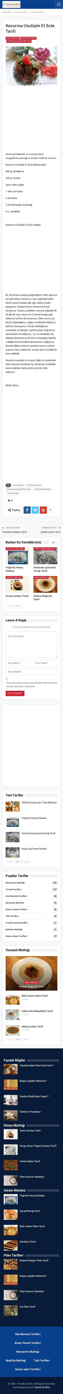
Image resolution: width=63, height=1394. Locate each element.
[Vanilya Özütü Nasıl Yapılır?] (11, 1100)
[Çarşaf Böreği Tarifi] (11, 1215)
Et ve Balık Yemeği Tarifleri (19, 41)
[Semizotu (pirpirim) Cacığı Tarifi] (45, 555)
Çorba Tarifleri (14, 577)
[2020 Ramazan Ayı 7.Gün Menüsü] (13, 806)
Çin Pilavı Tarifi (27, 1306)
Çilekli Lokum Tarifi (51, 532)
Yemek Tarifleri (13, 493)
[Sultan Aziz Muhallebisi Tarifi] (13, 1015)
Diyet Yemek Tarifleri (45, 549)
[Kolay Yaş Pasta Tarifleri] (13, 852)
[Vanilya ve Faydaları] (11, 1115)
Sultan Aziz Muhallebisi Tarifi (37, 1011)
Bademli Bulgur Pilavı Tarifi (34, 1260)
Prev (10, 606)
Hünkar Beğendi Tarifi (31, 986)
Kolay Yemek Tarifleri (16, 909)
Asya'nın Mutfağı (28, 38)
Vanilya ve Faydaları (30, 1111)
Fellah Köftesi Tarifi (30, 1161)
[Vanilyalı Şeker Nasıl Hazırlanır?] (11, 1069)
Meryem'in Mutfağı (15, 883)
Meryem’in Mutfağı (27, 1351)
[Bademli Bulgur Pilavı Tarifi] (11, 1264)
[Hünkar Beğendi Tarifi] (45, 584)
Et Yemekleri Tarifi (34, 485)
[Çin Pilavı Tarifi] (11, 1310)
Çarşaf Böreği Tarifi (30, 1211)
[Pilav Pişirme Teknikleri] (11, 1180)
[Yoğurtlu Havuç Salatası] (18, 555)
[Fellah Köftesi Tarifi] (11, 1165)
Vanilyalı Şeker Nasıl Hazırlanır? (37, 1065)
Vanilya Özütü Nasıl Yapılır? (34, 1096)
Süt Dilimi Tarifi (28, 1241)
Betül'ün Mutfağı (15, 549)
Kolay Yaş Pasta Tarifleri (34, 849)
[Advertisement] (31, 120)
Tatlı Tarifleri (12, 916)
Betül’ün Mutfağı (16, 1360)
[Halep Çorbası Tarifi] (13, 1030)
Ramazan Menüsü (15, 903)
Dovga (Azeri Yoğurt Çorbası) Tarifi (38, 1146)
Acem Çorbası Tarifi (30, 1130)
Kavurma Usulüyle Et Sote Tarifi (19, 489)
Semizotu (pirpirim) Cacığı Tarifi (39, 833)
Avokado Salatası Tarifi (14, 532)
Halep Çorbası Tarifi (32, 1026)
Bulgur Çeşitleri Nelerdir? (33, 1081)
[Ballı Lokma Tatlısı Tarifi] (13, 999)
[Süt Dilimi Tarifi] (11, 1245)
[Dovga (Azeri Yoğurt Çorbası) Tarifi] (11, 1149)
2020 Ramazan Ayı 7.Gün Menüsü (39, 802)
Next (18, 606)
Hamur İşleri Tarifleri (16, 936)
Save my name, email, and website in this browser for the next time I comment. (31, 685)
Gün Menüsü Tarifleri (16, 896)
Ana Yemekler (13, 38)
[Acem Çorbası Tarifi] (18, 584)
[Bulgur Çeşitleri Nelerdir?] (11, 1084)
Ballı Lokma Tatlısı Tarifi (35, 996)
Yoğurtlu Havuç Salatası (34, 818)
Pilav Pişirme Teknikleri (32, 1177)
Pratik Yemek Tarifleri (43, 489)
